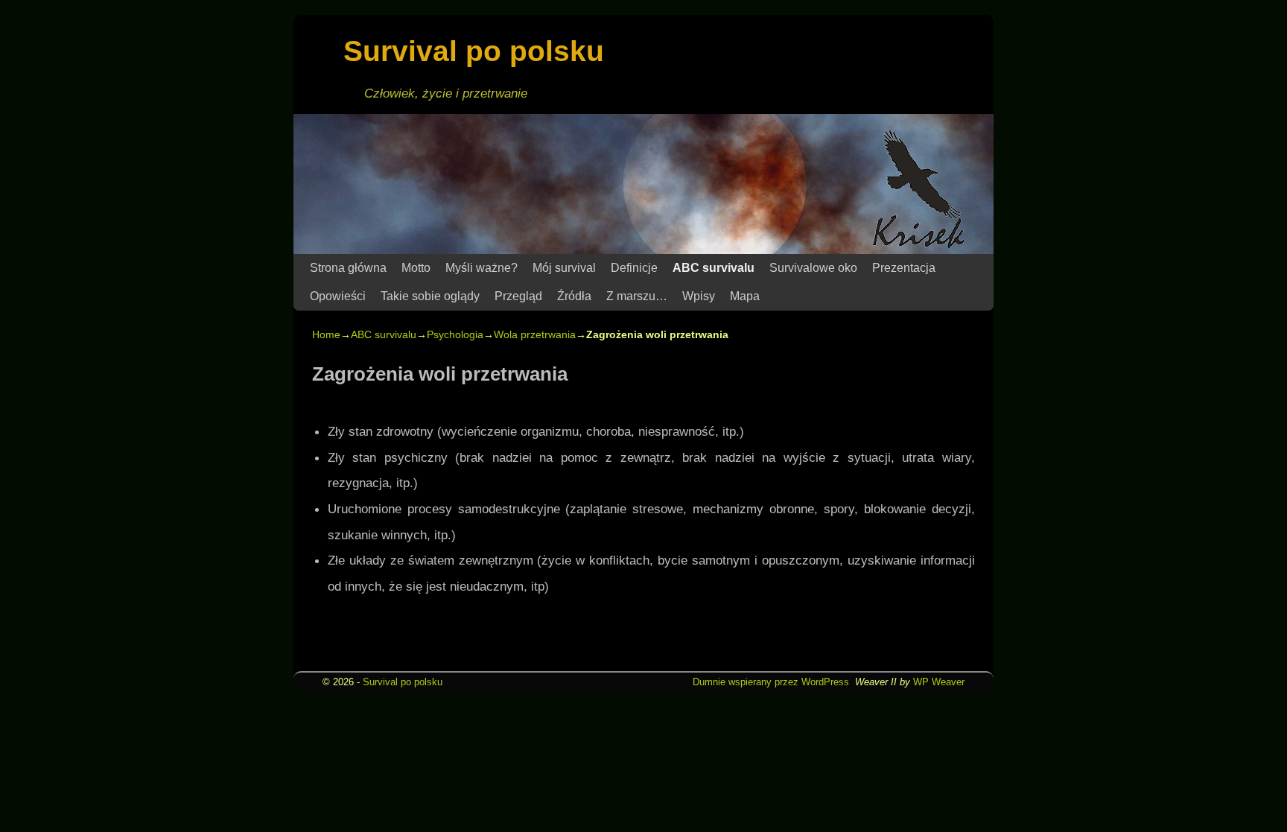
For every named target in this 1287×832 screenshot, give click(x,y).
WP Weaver (939, 681)
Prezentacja (903, 267)
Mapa (745, 296)
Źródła (574, 296)
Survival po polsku (473, 51)
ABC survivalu (713, 267)
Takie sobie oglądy (430, 296)
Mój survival (564, 267)
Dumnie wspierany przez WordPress (771, 681)
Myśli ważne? (481, 267)
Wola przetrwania (535, 334)
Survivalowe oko (813, 267)
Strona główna (348, 267)
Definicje (634, 267)
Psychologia (455, 334)
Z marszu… (636, 296)
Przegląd (518, 296)
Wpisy (698, 296)
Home (326, 334)
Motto (415, 267)
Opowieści (338, 296)
